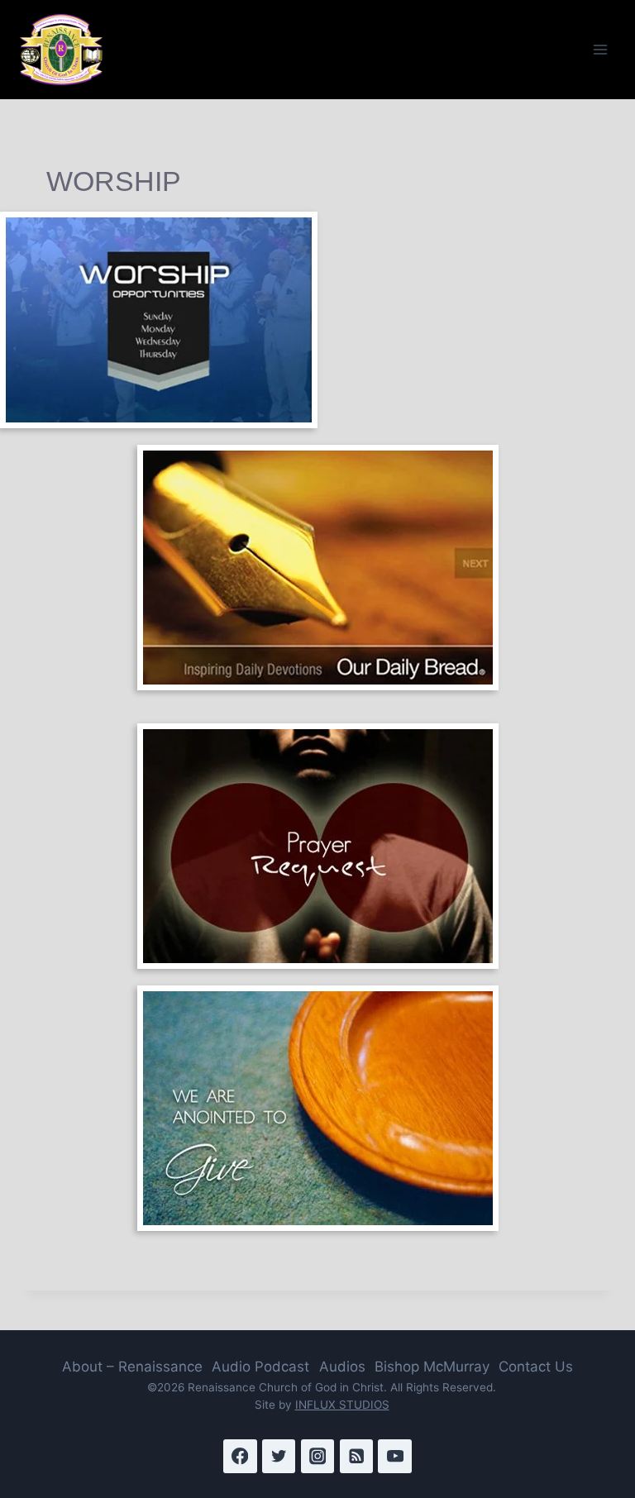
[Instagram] (318, 1456)
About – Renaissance (132, 1366)
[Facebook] (240, 1456)
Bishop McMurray (432, 1366)
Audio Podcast (260, 1366)
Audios (342, 1366)
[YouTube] (395, 1456)
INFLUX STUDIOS (342, 1404)
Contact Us (536, 1366)
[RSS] (357, 1456)
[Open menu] (600, 49)
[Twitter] (279, 1456)
